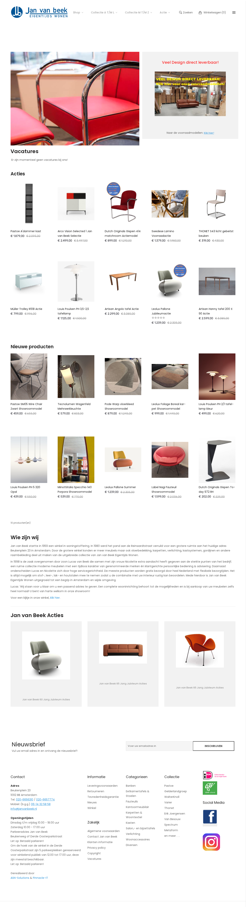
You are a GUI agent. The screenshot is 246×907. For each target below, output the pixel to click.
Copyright (94, 853)
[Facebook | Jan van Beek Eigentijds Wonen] (210, 825)
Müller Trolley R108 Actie (26, 309)
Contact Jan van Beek (102, 837)
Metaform (171, 830)
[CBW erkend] (210, 794)
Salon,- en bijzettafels (140, 828)
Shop (76, 12)
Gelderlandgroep (175, 791)
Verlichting (133, 834)
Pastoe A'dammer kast (26, 231)
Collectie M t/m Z (137, 12)
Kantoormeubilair (137, 807)
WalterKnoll (171, 797)
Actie (163, 12)
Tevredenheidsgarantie (103, 797)
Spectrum (171, 825)
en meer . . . (172, 836)
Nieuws (92, 802)
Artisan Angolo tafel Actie (122, 309)
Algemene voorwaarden (103, 831)
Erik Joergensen (174, 813)
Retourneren (95, 791)
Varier (168, 802)
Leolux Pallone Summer (120, 487)
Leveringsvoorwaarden (102, 786)
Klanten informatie (100, 842)
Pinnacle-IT (40, 878)
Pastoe (169, 786)
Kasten (130, 823)
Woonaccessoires (138, 839)
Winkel (91, 808)
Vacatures (94, 859)
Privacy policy (96, 848)
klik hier (55, 598)
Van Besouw (172, 819)
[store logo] (39, 12)
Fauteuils (132, 801)
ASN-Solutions (20, 878)
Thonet (169, 808)
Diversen (131, 845)
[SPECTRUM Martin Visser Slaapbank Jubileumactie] (199, 649)
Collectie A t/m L (102, 12)
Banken (131, 786)
